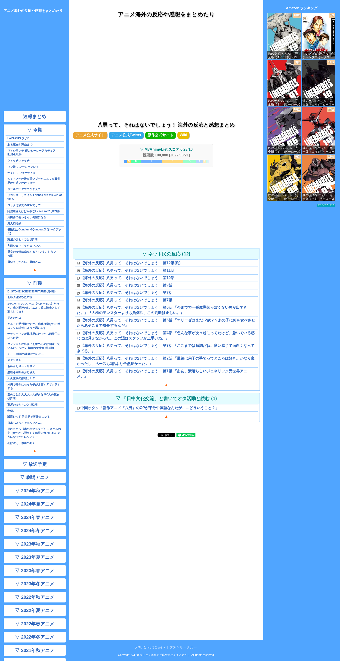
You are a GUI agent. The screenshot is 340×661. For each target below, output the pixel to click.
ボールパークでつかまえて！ (25, 189)
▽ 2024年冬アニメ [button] (34, 530)
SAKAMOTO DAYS (19, 297)
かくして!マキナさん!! (21, 172)
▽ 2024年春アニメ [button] (34, 517)
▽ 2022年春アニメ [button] (34, 623)
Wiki (183, 135)
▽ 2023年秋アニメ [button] (34, 543)
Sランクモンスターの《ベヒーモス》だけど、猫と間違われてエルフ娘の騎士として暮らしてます (33, 307)
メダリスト (14, 360)
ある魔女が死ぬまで (19, 144)
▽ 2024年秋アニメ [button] (34, 490)
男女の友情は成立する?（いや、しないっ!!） (31, 253)
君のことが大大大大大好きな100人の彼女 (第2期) (33, 396)
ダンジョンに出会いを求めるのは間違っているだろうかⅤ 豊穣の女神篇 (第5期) (33, 346)
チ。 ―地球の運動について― (25, 354)
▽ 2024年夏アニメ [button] (34, 503)
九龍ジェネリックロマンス (24, 245)
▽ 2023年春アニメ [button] (34, 570)
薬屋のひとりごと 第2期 (22, 239)
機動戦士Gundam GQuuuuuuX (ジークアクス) (34, 231)
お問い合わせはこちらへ (150, 647)
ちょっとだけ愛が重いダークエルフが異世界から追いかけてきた (33, 180)
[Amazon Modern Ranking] (326, 205)
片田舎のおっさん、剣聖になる (26, 217)
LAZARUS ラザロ (18, 138)
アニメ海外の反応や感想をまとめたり (166, 14)
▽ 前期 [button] (34, 283)
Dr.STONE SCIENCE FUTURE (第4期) (31, 291)
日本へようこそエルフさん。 (25, 423)
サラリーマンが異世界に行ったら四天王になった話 (33, 335)
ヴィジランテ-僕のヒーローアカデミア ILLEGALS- (31, 152)
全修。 (11, 410)
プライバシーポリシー (184, 647)
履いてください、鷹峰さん (24, 262)
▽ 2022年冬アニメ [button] (34, 636)
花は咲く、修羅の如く (21, 443)
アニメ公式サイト (90, 135)
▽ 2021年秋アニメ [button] (34, 650)
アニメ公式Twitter (126, 135)
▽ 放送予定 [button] (34, 464)
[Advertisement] (166, 64)
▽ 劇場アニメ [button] (34, 477)
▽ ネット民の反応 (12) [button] (166, 253)
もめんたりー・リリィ (21, 366)
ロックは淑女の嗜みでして (24, 205)
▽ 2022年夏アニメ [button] (34, 610)
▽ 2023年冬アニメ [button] (34, 583)
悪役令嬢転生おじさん (21, 372)
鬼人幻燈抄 (14, 223)
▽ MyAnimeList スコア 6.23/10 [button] (166, 149)
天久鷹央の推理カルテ (21, 378)
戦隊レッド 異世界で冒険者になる (28, 416)
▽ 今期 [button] (34, 129)
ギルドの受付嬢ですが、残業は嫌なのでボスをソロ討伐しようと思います (33, 325)
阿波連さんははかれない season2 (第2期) (33, 211)
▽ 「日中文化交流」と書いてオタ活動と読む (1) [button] (166, 398)
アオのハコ (14, 317)
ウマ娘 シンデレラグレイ (23, 166)
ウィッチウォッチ (18, 160)
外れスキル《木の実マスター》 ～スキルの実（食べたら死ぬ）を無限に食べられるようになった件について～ (34, 432)
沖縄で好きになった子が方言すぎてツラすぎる (33, 386)
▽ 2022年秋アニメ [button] (34, 597)
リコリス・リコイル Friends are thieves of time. (34, 197)
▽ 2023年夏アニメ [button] (34, 557)
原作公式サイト (160, 135)
